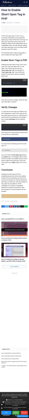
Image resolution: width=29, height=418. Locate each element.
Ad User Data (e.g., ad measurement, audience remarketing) (15, 404)
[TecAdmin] (7, 2)
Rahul (4, 22)
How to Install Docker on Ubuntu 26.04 (10, 358)
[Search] (24, 2)
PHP (3, 201)
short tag (7, 201)
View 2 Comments (14, 266)
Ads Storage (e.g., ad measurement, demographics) (15, 401)
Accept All (16, 413)
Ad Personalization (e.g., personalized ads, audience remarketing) (15, 408)
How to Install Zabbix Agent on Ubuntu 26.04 (11, 356)
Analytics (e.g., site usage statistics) (15, 399)
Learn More (14, 415)
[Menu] (27, 2)
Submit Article (12, 5)
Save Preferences (6, 413)
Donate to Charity (23, 5)
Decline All (24, 413)
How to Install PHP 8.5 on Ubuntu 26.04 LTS (11, 353)
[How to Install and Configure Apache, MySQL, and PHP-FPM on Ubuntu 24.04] (14, 250)
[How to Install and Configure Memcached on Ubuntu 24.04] (14, 229)
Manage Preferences (22, 416)
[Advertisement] (14, 288)
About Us (3, 5)
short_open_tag (14, 201)
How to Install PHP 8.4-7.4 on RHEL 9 (12, 219)
